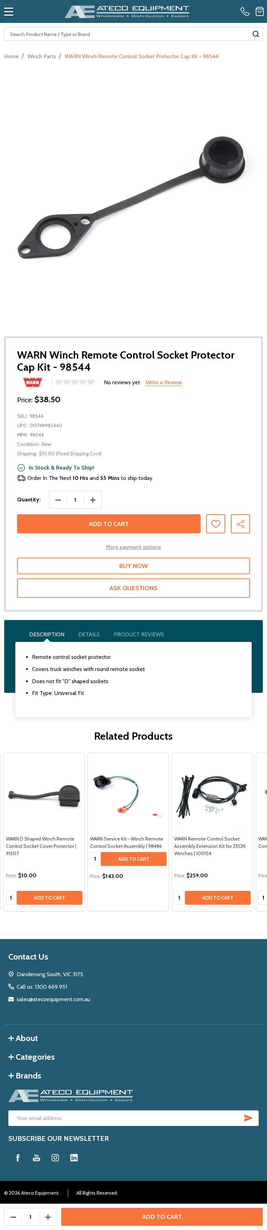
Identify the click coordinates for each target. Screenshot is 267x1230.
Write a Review (164, 382)
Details (89, 634)
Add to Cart (109, 524)
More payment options (133, 547)
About (27, 1038)
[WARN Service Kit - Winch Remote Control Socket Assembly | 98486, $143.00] (128, 793)
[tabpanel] (44, 832)
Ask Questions (133, 588)
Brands (28, 1075)
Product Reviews (139, 634)
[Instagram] (55, 1157)
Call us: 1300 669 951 (42, 986)
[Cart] (259, 11)
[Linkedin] (74, 1157)
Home (11, 56)
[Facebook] (17, 1157)
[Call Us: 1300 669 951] (246, 11)
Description (46, 634)
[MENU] (8, 11)
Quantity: (29, 499)
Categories (35, 1057)
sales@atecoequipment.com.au (53, 999)
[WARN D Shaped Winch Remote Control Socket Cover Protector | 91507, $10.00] (44, 793)
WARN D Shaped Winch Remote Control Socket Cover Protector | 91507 (41, 846)
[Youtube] (36, 1157)
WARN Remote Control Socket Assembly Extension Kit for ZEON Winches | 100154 (209, 846)
